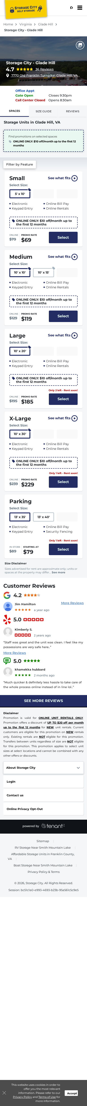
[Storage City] (25, 10)
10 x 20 (20, 351)
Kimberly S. (23, 629)
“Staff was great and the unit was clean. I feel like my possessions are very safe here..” (43, 644)
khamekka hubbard (30, 669)
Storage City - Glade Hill (30, 62)
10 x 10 (20, 272)
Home (8, 24)
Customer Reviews (29, 585)
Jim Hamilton (25, 604)
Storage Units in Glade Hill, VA (32, 122)
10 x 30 (20, 434)
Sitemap (43, 841)
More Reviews (72, 603)
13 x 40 (43, 517)
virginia (26, 24)
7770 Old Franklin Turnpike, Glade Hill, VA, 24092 (45, 75)
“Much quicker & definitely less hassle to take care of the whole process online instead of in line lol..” (42, 684)
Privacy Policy (22, 1097)
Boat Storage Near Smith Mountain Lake (43, 865)
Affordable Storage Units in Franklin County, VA (41, 856)
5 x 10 (20, 194)
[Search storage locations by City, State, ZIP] (70, 8)
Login (11, 781)
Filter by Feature (19, 164)
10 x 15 (43, 272)
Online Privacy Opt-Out (25, 809)
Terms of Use (47, 1097)
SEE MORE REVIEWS (43, 701)
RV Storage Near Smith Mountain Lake (43, 847)
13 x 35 (20, 517)
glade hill (46, 24)
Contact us (15, 795)
